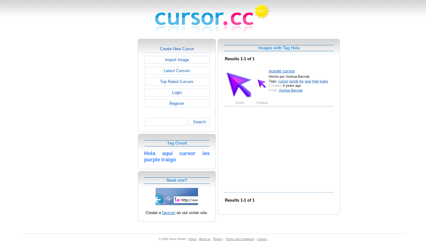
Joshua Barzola (291, 90)
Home (192, 239)
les (301, 81)
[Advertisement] (111, 132)
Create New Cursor (177, 49)
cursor (283, 81)
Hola (315, 81)
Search (199, 122)
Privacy (218, 239)
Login (177, 92)
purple (293, 81)
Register (176, 103)
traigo (324, 81)
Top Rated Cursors (177, 81)
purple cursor (282, 70)
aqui (308, 81)
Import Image (177, 59)
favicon (168, 212)
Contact (262, 239)
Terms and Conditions (240, 239)
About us (205, 239)
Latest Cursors (177, 70)
